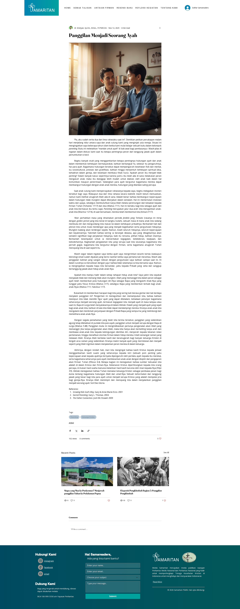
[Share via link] (88, 431)
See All (166, 452)
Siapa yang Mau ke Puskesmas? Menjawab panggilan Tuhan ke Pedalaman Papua (84, 492)
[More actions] (159, 27)
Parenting (74, 417)
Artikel (71, 423)
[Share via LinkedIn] (82, 431)
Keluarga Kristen (88, 417)
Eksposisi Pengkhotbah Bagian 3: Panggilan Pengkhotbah (141, 492)
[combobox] (113, 577)
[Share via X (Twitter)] (76, 431)
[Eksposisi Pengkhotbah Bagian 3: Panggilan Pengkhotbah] (143, 471)
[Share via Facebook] (70, 431)
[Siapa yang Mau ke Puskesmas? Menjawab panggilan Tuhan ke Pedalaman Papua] (87, 471)
